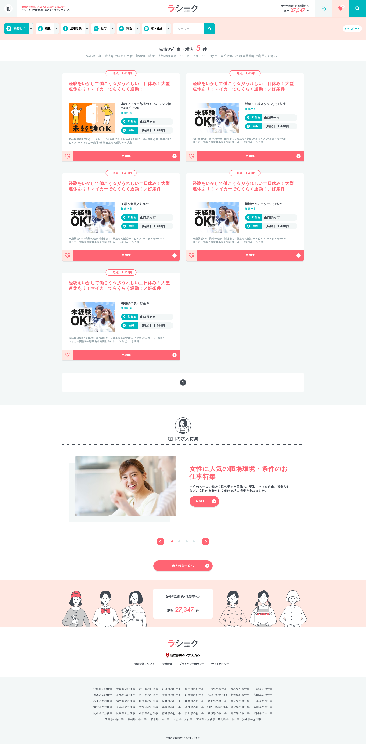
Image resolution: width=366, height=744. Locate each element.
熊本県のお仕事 (160, 719)
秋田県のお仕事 (194, 688)
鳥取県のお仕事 (240, 707)
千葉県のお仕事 (171, 694)
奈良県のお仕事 (194, 707)
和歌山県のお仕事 (217, 707)
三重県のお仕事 (263, 700)
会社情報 (167, 663)
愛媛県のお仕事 (217, 713)
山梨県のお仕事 (148, 700)
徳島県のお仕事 (171, 713)
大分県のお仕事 (183, 719)
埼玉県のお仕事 (148, 694)
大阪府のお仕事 (148, 707)
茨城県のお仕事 (263, 688)
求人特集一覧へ (183, 565)
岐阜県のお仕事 (194, 700)
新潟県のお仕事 (240, 694)
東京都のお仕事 (194, 694)
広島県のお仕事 (125, 713)
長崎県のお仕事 (137, 719)
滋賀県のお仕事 (102, 707)
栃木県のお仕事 (102, 694)
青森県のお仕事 (125, 688)
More (126, 156)
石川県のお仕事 (102, 700)
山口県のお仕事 (148, 713)
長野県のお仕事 (171, 700)
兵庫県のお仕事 (171, 707)
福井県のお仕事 (125, 700)
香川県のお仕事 (194, 713)
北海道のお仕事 (102, 688)
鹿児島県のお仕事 (229, 719)
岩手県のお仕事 (148, 688)
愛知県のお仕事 (240, 700)
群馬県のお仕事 (125, 694)
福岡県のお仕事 (263, 713)
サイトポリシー (220, 663)
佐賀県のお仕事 (114, 719)
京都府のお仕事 (125, 707)
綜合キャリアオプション (183, 655)
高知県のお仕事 (240, 713)
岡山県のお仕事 (102, 713)
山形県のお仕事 (217, 688)
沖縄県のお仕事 (251, 719)
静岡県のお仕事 (217, 700)
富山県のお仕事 (263, 694)
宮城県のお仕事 (171, 688)
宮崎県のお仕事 (205, 719)
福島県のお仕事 (240, 688)
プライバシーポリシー (191, 663)
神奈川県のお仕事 (217, 694)
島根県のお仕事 (263, 707)
